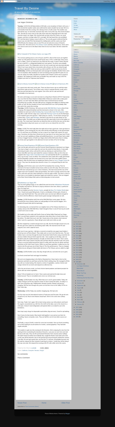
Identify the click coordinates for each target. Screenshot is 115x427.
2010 (77, 257)
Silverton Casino (38, 190)
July (78, 290)
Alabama (76, 52)
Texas (75, 198)
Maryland (76, 127)
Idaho (75, 105)
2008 (77, 261)
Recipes (76, 170)
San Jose (76, 185)
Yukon (75, 217)
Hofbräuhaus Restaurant (62, 184)
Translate (87, 39)
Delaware (76, 80)
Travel (75, 200)
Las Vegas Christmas (83, 266)
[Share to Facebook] (46, 348)
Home (44, 403)
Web (75, 211)
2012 (77, 252)
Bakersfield (80, 268)
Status (75, 193)
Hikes (75, 95)
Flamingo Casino (52, 113)
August (79, 288)
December (80, 264)
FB (74, 84)
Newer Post (22, 403)
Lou (75, 120)
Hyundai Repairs (78, 103)
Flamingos (36, 117)
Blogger (67, 413)
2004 (77, 314)
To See (76, 25)
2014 (77, 247)
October (79, 283)
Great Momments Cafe (41, 154)
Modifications (77, 135)
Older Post (65, 403)
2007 (77, 307)
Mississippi (77, 133)
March (79, 299)
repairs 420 (77, 176)
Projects (76, 168)
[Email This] (41, 348)
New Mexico (77, 148)
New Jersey (77, 146)
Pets (75, 165)
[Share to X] (44, 348)
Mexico (76, 131)
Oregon (42, 350)
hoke (75, 97)
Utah (75, 202)
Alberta (76, 56)
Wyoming (76, 215)
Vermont (76, 204)
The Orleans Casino (42, 44)
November (80, 280)
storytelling (77, 196)
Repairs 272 (77, 174)
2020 (77, 233)
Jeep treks (77, 118)
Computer (31, 350)
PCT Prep (76, 161)
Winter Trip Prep (81, 273)
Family (75, 82)
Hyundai (76, 101)
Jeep (75, 114)
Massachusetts (78, 129)
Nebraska (76, 140)
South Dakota (77, 191)
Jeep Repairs (77, 116)
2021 (77, 231)
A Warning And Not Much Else (85, 277)
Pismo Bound (80, 270)
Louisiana (76, 123)
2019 (77, 236)
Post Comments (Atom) (32, 406)
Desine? (76, 27)
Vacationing (80, 275)
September (80, 285)
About (75, 29)
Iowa (75, 112)
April (78, 297)
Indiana (76, 110)
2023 (77, 226)
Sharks (28, 117)
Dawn (75, 77)
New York (76, 150)
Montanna (76, 138)
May (78, 295)
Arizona (76, 58)
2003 (77, 316)
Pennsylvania (77, 163)
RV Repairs (77, 183)
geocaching (77, 88)
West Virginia (77, 213)
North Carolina (78, 153)
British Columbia (78, 62)
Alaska (75, 54)
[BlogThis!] (43, 348)
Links (75, 23)
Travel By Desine (26, 8)
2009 (77, 259)
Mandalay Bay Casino (41, 112)
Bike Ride (76, 60)
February (80, 302)
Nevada (36, 350)
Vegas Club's (30, 154)
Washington (77, 208)
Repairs (76, 172)
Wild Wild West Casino (54, 108)
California (24, 350)
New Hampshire (78, 144)
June (78, 292)
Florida (76, 86)
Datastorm (77, 75)
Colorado (76, 67)
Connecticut (77, 73)
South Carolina (78, 189)
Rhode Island (77, 178)
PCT (75, 159)
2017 (77, 240)
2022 (77, 228)
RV (74, 181)
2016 (77, 243)
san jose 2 (77, 187)
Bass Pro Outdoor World (58, 190)
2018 (77, 238)
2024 (77, 224)
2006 (77, 309)
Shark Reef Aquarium (58, 112)
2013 (77, 250)
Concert (76, 71)
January (79, 304)
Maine (75, 125)
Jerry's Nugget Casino (60, 160)
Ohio (75, 155)
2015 (77, 245)
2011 (77, 254)
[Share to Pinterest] (48, 348)
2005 (77, 312)
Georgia (76, 90)
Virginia (76, 206)
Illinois (75, 107)
